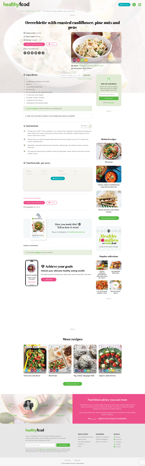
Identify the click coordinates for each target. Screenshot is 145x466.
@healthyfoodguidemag (76, 232)
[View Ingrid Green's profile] (60, 416)
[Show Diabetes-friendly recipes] (26, 370)
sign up (35, 108)
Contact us (81, 444)
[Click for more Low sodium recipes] (82, 60)
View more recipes (72, 384)
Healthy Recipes (30, 11)
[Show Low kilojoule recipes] (38, 370)
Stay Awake (84, 125)
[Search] (134, 4)
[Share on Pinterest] (32, 52)
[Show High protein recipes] (57, 370)
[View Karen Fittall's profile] (12, 416)
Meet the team (82, 439)
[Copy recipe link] (24, 52)
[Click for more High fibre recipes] (74, 60)
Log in (29, 108)
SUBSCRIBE (48, 279)
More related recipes (107, 218)
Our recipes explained (84, 441)
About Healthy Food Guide (85, 437)
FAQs (79, 446)
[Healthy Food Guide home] (35, 430)
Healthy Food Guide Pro (102, 437)
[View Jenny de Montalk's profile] (12, 405)
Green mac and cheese (32, 376)
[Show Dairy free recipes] (76, 370)
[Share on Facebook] (35, 52)
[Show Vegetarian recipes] (113, 370)
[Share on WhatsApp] (39, 52)
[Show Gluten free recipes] (79, 370)
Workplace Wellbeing (102, 439)
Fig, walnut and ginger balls (84, 376)
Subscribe (125, 4)
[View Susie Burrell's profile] (59, 405)
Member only (59, 178)
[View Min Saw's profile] (28, 405)
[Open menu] (140, 4)
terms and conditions (52, 449)
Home (21, 11)
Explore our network (101, 441)
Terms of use (68, 460)
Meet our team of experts (112, 419)
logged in (38, 252)
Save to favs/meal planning (35, 44)
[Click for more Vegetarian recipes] (86, 60)
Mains (39, 11)
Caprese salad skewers (107, 376)
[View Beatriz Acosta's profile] (44, 416)
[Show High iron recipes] (35, 370)
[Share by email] (28, 52)
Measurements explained (85, 79)
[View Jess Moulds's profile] (44, 405)
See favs (52, 44)
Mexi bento (53, 376)
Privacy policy (77, 460)
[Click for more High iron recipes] (78, 60)
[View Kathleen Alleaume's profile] (28, 416)
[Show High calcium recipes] (29, 370)
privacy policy (110, 102)
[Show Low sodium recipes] (88, 370)
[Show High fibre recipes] (32, 370)
